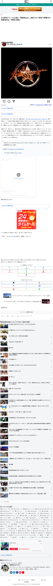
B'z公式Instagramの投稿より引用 (43, 105)
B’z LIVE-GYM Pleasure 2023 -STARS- (36, 119)
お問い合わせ (43, 580)
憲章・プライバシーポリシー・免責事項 (26, 580)
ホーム (9, 580)
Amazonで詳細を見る (7, 108)
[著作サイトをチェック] (13, 282)
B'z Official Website (42, 259)
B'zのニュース (5, 262)
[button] (26, 275)
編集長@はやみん (15, 565)
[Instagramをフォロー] (39, 285)
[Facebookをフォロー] (13, 285)
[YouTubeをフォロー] (13, 289)
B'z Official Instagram (16, 259)
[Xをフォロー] (39, 282)
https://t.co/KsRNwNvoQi (17, 149)
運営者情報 (26, 582)
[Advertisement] (26, 31)
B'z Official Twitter (33, 259)
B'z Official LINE (25, 259)
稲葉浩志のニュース (22, 262)
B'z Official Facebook (6, 259)
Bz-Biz (14, 236)
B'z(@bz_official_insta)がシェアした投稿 (18, 195)
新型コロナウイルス (13, 262)
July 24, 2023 (18, 153)
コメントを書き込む (26, 312)
